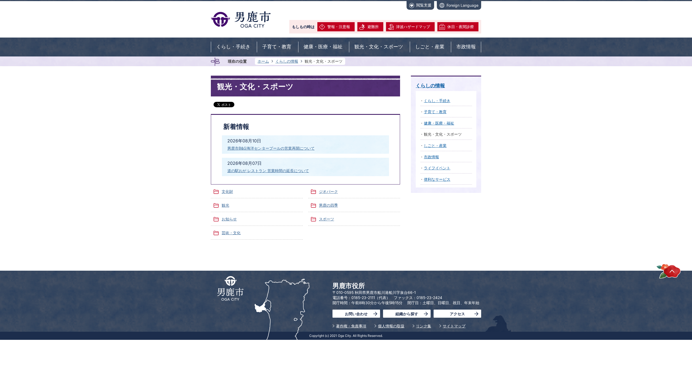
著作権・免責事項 (351, 326)
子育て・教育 (276, 46)
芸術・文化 (231, 232)
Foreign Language (462, 5)
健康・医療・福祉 (323, 46)
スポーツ (326, 219)
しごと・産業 (429, 46)
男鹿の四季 (328, 205)
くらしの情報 (286, 61)
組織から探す (406, 313)
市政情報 (466, 46)
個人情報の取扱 (391, 326)
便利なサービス (437, 179)
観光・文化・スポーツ (378, 46)
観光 (225, 205)
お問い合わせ (356, 313)
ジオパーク (328, 191)
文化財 (227, 191)
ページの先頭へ (668, 271)
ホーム (263, 61)
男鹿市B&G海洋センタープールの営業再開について (271, 148)
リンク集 (423, 326)
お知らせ (229, 219)
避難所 (373, 26)
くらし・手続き (233, 46)
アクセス (457, 313)
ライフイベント (437, 168)
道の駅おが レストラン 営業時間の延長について (268, 170)
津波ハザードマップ (413, 26)
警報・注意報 (338, 26)
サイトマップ (454, 326)
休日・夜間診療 (460, 26)
